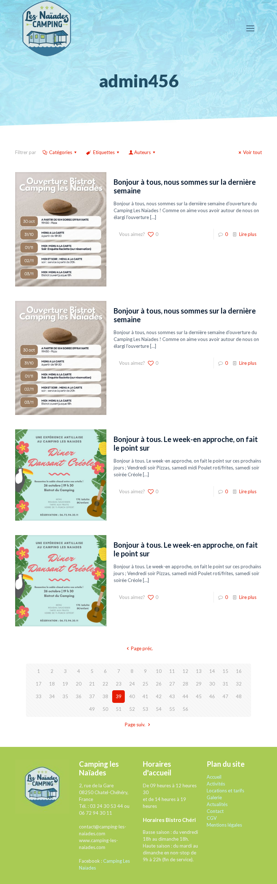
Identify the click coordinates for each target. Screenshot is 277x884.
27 (172, 684)
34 (52, 696)
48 (239, 696)
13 (199, 671)
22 (105, 684)
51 (119, 709)
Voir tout (252, 152)
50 (105, 709)
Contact (215, 811)
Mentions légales (224, 825)
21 (92, 684)
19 (65, 684)
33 (38, 696)
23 (119, 684)
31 (225, 684)
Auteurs (142, 152)
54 (159, 709)
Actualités (217, 804)
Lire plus (247, 234)
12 (185, 671)
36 (79, 696)
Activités (216, 784)
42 (159, 696)
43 (172, 696)
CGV (212, 818)
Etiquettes (104, 152)
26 (159, 684)
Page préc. (142, 648)
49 (92, 709)
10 (159, 671)
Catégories (60, 152)
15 (225, 671)
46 (212, 696)
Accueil (214, 777)
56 (185, 709)
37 (92, 696)
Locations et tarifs (225, 790)
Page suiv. (135, 724)
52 (132, 709)
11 (172, 671)
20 (79, 684)
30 (212, 684)
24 (132, 684)
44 (185, 696)
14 (212, 671)
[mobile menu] (250, 28)
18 (52, 684)
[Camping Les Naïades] (46, 28)
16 (239, 671)
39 (119, 696)
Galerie (214, 797)
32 (239, 684)
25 (145, 684)
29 (199, 684)
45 (199, 696)
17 (38, 684)
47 (225, 696)
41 (145, 696)
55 (172, 709)
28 (185, 684)
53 (145, 709)
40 (132, 696)
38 (105, 696)
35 (65, 696)
